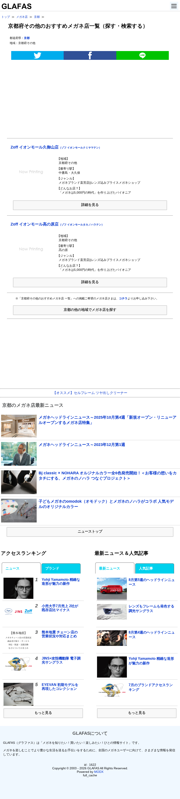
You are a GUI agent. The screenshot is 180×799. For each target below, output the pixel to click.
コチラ (123, 298)
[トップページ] (15, 8)
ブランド (52, 568)
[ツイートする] (37, 55)
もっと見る (43, 713)
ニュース (12, 568)
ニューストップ (90, 531)
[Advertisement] (90, 101)
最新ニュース (109, 568)
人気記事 (146, 568)
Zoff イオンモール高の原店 (57, 224)
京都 (27, 38)
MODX (98, 771)
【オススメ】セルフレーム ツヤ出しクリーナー (90, 393)
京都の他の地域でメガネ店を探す (90, 310)
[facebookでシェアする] (90, 55)
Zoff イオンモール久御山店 (56, 147)
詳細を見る (90, 205)
